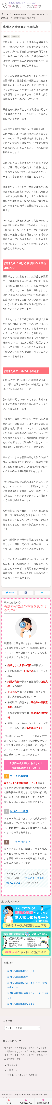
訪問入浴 (15, 36)
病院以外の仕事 (43, 1103)
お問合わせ (12, 1070)
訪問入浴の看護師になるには (21, 1004)
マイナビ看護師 (19, 776)
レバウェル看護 (19, 811)
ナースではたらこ (20, 842)
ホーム (8, 1103)
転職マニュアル (26, 1103)
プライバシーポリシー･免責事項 (22, 1075)
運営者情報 (12, 1065)
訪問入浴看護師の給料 (18, 977)
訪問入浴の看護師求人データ (21, 971)
